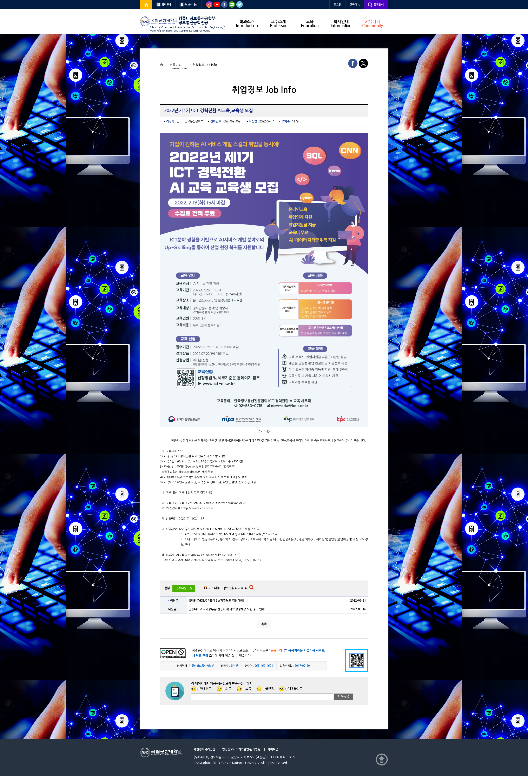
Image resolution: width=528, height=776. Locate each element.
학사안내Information (341, 24)
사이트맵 (273, 749)
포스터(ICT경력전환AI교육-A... (228, 588)
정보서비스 (191, 4)
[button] (264, 624)
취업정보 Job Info (205, 64)
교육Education (310, 24)
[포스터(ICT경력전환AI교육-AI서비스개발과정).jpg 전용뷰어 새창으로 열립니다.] (252, 588)
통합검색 (379, 4)
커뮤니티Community (372, 24)
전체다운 (181, 588)
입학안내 (166, 4)
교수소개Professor (278, 24)
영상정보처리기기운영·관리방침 (241, 749)
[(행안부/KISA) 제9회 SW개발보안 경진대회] (216, 600)
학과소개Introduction (247, 24)
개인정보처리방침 (204, 749)
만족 (228, 688)
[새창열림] (146, 4)
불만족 (269, 688)
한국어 (353, 4)
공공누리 (276, 650)
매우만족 (206, 688)
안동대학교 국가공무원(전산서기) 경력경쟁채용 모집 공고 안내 (227, 609)
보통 (248, 688)
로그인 (337, 4)
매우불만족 (295, 688)
